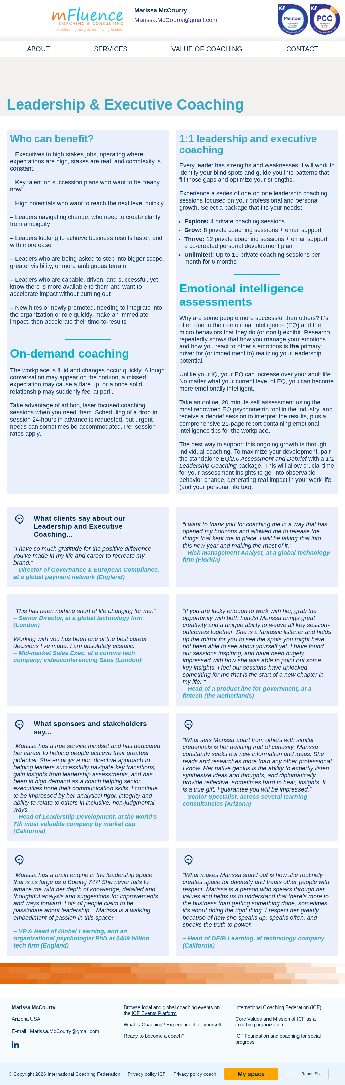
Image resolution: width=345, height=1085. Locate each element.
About (38, 49)
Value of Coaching (206, 49)
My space (251, 1074)
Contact (302, 49)
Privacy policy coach (194, 1074)
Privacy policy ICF (147, 1074)
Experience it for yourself (193, 1024)
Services (110, 49)
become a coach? (164, 1036)
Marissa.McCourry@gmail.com (175, 20)
